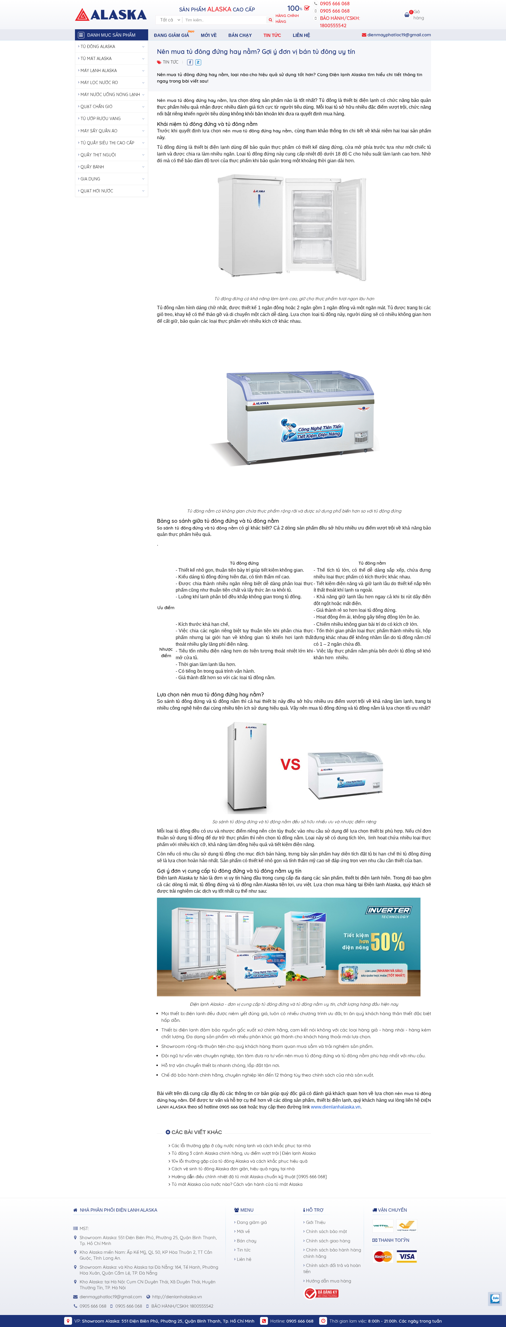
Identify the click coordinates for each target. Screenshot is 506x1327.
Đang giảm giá (171, 35)
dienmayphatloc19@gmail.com (398, 34)
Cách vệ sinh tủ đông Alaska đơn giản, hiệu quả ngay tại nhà (233, 1168)
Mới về (209, 35)
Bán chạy (240, 35)
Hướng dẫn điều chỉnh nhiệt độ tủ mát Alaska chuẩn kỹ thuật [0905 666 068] (249, 1176)
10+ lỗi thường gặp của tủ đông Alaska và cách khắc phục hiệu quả (239, 1161)
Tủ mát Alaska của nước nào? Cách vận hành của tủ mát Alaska (237, 1184)
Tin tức (272, 35)
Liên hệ (301, 35)
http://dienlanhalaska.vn (177, 1296)
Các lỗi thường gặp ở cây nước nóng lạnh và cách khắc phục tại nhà (241, 1145)
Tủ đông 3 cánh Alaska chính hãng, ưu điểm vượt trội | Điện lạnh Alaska (244, 1153)
